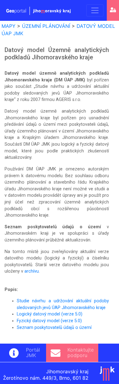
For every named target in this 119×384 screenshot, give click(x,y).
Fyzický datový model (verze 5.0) (49, 320)
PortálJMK (33, 352)
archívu (31, 271)
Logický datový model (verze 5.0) (49, 314)
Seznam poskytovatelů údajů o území (54, 327)
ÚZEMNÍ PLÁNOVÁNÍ (46, 26)
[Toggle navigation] (94, 10)
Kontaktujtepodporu (80, 352)
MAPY (9, 26)
